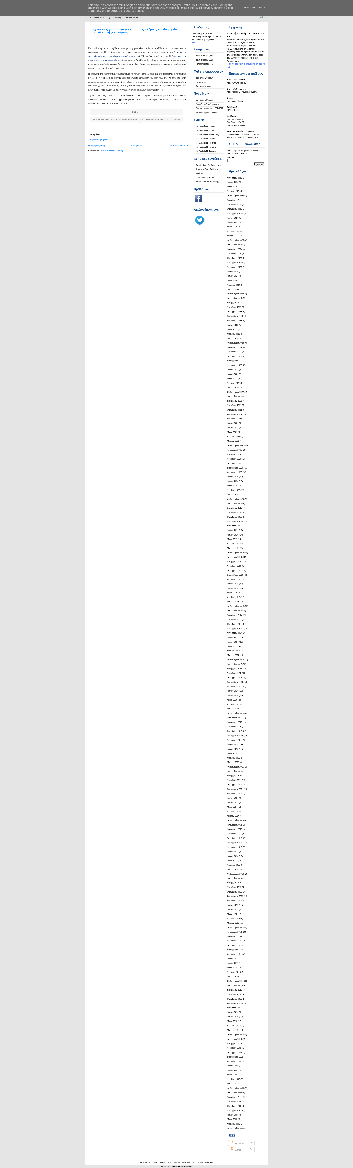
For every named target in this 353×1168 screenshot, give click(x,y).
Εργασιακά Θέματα (204, 100)
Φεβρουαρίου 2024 (235, 294)
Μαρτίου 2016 (233, 709)
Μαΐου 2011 (232, 967)
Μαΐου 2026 (232, 186)
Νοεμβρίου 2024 (234, 253)
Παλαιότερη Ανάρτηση (178, 145)
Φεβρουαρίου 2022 (235, 392)
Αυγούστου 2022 (234, 365)
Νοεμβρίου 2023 (234, 307)
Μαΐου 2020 (232, 486)
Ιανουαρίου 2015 (234, 771)
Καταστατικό (201, 82)
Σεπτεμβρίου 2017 (235, 628)
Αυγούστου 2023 (234, 320)
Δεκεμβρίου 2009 (234, 1043)
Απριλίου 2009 (233, 1079)
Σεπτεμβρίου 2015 (235, 735)
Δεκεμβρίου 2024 (234, 249)
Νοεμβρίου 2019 (234, 512)
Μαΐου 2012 (232, 914)
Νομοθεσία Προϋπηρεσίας (207, 104)
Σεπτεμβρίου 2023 (235, 316)
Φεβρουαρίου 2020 (235, 499)
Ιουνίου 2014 (232, 802)
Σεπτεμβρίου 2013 (235, 843)
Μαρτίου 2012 (233, 923)
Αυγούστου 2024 (234, 267)
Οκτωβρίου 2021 (234, 410)
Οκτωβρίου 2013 (234, 838)
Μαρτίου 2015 (233, 762)
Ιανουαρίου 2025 (234, 244)
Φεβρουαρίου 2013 (235, 874)
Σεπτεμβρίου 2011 (235, 950)
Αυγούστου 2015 (234, 740)
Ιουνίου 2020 (232, 481)
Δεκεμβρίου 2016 (234, 668)
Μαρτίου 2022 (233, 387)
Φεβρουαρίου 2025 (235, 240)
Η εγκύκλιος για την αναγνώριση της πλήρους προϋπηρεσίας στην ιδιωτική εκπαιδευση (134, 30)
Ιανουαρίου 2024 (234, 298)
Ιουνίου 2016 (232, 695)
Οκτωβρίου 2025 (234, 209)
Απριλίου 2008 (233, 1124)
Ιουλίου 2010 (232, 1012)
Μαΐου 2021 (232, 432)
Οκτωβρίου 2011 (234, 945)
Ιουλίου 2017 (232, 637)
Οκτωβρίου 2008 (234, 1106)
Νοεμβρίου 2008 (234, 1101)
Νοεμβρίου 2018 (234, 566)
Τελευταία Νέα (96, 18)
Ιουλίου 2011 (232, 958)
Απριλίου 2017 (233, 651)
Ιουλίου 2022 (232, 369)
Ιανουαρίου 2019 (234, 557)
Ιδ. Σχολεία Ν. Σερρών (206, 147)
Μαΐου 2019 (232, 539)
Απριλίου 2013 (233, 865)
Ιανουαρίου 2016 (234, 718)
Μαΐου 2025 (232, 227)
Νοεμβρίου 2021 (234, 405)
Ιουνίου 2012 (232, 910)
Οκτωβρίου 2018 (234, 570)
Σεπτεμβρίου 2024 (235, 262)
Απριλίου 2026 (233, 191)
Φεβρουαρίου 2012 (235, 927)
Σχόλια (237, 1150)
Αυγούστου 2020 (234, 472)
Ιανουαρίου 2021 (234, 450)
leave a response (165, 119)
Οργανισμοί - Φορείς (205, 177)
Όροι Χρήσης (114, 18)
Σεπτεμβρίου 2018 (235, 575)
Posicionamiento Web (182, 1166)
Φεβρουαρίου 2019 (235, 553)
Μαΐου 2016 (232, 700)
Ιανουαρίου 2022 (234, 396)
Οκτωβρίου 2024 (234, 258)
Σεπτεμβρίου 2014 (235, 789)
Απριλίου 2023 (233, 334)
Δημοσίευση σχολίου (99, 140)
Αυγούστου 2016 (234, 686)
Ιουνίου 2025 (232, 222)
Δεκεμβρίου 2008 (234, 1097)
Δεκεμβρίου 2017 (234, 615)
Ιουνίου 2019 (232, 535)
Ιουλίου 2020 (232, 477)
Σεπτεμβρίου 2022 (235, 361)
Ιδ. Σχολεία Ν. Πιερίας (205, 139)
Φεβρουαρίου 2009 (235, 1088)
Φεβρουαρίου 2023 (235, 343)
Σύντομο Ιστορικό (203, 86)
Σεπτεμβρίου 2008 (235, 1110)
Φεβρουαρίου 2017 (235, 660)
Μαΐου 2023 (232, 329)
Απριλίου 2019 (233, 544)
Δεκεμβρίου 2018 (234, 561)
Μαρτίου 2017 (233, 655)
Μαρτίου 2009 (233, 1083)
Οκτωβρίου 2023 (234, 311)
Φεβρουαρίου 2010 (235, 1034)
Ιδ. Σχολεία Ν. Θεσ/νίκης (207, 126)
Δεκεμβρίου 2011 (234, 936)
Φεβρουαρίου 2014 (235, 820)
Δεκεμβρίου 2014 (234, 776)
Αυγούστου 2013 (234, 847)
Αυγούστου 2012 (234, 901)
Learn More (249, 8)
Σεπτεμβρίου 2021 (235, 414)
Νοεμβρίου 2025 (234, 204)
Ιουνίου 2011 (232, 963)
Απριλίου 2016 (233, 704)
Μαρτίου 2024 (233, 289)
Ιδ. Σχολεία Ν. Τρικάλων (207, 151)
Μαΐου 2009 (232, 1075)
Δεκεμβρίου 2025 (234, 200)
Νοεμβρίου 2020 (234, 459)
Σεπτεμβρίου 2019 (235, 521)
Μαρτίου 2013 (233, 869)
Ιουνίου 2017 (232, 642)
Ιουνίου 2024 (232, 276)
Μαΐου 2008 (232, 1119)
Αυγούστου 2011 (234, 954)
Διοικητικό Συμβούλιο (205, 78)
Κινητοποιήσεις (202, 64)
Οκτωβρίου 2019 (234, 517)
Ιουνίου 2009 (232, 1070)
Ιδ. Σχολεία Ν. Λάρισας (206, 130)
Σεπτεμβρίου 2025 (235, 213)
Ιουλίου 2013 (232, 851)
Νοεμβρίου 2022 (234, 352)
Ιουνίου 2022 (232, 374)
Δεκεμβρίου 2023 (234, 303)
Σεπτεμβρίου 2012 (235, 896)
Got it (262, 8)
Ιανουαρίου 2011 (234, 985)
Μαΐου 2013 (232, 860)
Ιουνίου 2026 (232, 182)
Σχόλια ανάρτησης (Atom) (111, 151)
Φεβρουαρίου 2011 (235, 981)
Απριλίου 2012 (233, 918)
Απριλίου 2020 (233, 490)
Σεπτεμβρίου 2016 (235, 682)
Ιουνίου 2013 (232, 856)
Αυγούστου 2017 (234, 633)
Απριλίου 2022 (233, 383)
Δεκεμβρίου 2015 (234, 722)
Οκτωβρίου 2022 (234, 356)
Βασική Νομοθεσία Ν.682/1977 (209, 108)
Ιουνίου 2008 (232, 1115)
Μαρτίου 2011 (233, 976)
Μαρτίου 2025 (233, 236)
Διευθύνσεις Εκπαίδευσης (207, 182)
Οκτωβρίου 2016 (234, 677)
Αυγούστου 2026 (234, 178)
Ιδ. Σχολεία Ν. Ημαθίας (206, 143)
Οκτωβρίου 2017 (234, 624)
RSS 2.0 (148, 119)
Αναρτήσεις (239, 1143)
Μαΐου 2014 (232, 807)
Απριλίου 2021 (233, 436)
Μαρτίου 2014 (233, 816)
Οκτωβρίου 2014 (234, 785)
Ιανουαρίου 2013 (234, 878)
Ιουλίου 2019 (232, 530)
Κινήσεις (199, 173)
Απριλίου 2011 (233, 972)
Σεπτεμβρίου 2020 (235, 468)
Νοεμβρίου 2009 (234, 1048)
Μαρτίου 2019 (233, 548)
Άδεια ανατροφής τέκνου (206, 112)
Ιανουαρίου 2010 (234, 1039)
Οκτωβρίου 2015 (234, 731)
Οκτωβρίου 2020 (234, 463)
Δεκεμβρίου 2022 (234, 347)
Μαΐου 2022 (232, 378)
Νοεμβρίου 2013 (234, 834)
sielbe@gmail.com (235, 101)
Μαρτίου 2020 (233, 494)
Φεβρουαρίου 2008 (235, 1128)
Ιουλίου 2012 (232, 905)
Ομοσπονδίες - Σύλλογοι (207, 169)
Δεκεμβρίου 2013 (234, 829)
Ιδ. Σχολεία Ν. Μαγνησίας (207, 134)
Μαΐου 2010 (232, 1021)
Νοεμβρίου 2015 (234, 726)
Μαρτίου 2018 (233, 601)
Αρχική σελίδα (137, 145)
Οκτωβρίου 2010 (234, 999)
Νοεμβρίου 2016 (234, 673)
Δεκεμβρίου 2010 (234, 990)
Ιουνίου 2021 (232, 428)
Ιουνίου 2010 (232, 1017)
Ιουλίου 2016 (232, 691)
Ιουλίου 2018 (232, 584)
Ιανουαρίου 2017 (234, 664)
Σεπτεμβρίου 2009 (235, 1057)
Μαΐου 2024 (232, 280)
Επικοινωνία (131, 18)
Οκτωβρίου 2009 (234, 1052)
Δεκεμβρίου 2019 (234, 508)
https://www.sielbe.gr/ (236, 83)
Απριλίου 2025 (233, 231)
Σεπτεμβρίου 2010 (235, 1003)
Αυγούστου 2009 (234, 1061)
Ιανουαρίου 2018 (234, 610)
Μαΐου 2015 (232, 753)
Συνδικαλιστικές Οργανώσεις (209, 165)
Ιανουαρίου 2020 (234, 503)
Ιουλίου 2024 (232, 271)
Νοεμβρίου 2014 (234, 780)
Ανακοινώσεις (202, 55)
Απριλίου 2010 (233, 1025)
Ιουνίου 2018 (232, 588)
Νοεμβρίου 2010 (234, 994)
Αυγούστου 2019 (234, 526)
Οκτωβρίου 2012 (234, 892)
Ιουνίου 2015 (232, 749)
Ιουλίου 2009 (232, 1066)
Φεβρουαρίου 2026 (235, 196)
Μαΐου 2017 (232, 646)
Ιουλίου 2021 (232, 423)
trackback (176, 119)
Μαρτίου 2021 (233, 441)
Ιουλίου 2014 (232, 798)
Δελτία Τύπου (202, 60)
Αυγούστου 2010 (234, 1008)
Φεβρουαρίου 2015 (235, 767)
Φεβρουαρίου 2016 (235, 713)
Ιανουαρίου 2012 (234, 932)
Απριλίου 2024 (233, 285)
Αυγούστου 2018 (234, 579)
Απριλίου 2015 (233, 758)
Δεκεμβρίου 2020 (234, 454)
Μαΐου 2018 (232, 593)
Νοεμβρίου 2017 (234, 619)
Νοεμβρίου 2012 (234, 887)
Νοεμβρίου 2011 (234, 941)
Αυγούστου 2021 (234, 419)
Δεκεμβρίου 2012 (234, 883)
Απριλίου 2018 (233, 597)
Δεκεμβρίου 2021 (234, 401)
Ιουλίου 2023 (232, 325)
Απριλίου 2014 (233, 811)
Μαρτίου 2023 (233, 338)
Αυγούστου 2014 (234, 793)
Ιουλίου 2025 (232, 218)
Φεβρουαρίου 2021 (235, 445)
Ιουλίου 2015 (232, 744)
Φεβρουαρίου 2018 (235, 606)
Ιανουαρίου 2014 (234, 825)
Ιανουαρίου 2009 (234, 1092)
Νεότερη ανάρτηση (96, 145)
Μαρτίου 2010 (233, 1030)
